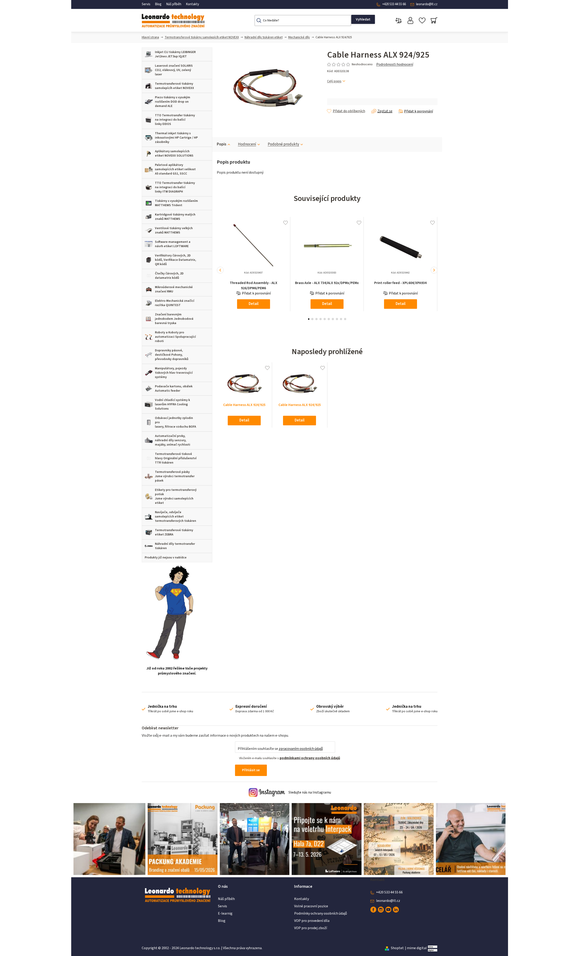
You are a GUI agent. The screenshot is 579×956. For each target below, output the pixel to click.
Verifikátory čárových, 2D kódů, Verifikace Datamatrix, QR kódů (175, 259)
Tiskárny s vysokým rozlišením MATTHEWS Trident (176, 203)
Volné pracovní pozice (311, 906)
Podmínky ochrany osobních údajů (320, 913)
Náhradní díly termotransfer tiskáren (175, 546)
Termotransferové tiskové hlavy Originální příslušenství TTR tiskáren (176, 458)
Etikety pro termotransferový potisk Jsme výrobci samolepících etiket (176, 496)
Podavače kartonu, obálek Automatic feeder (173, 388)
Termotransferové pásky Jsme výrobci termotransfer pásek (175, 476)
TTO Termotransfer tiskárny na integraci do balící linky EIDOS (175, 119)
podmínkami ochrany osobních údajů (310, 758)
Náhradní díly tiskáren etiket (264, 37)
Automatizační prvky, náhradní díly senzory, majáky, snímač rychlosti (172, 440)
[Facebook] (373, 910)
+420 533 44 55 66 (394, 4)
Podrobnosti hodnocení (394, 64)
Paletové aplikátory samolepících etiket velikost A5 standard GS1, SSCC (175, 169)
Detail (253, 304)
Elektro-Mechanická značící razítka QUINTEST (174, 303)
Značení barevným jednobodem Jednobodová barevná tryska (174, 318)
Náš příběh (173, 4)
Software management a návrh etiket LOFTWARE (172, 244)
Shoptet (397, 948)
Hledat (363, 19)
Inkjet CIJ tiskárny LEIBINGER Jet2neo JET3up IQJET (175, 54)
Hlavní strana (150, 37)
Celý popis (334, 81)
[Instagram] (381, 910)
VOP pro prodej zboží (310, 928)
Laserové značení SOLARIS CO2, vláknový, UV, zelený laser (174, 70)
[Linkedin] (396, 910)
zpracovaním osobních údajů (301, 748)
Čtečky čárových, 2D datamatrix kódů (169, 275)
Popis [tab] (221, 144)
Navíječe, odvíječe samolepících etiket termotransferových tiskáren (175, 516)
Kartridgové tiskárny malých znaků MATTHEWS (175, 216)
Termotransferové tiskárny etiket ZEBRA (174, 532)
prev (220, 270)
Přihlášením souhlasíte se (280, 748)
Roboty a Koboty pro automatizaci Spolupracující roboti (175, 336)
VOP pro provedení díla (311, 920)
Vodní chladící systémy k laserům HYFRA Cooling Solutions (172, 404)
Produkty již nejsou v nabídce (166, 557)
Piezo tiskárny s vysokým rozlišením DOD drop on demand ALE (172, 101)
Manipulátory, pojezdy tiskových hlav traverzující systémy (174, 372)
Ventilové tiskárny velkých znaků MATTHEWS (174, 230)
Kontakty (192, 4)
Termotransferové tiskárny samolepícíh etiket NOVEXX (202, 37)
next (434, 270)
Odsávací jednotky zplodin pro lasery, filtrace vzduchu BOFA (175, 422)
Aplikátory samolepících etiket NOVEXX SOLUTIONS (174, 153)
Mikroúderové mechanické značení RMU (174, 289)
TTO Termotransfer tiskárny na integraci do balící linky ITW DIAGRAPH (175, 187)
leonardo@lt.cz (426, 4)
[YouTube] (388, 910)
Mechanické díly (299, 37)
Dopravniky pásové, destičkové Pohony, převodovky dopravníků (171, 354)
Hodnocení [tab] (247, 144)
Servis (146, 4)
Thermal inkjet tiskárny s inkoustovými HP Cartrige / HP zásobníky (176, 137)
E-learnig (225, 913)
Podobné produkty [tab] (283, 144)
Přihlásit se (251, 770)
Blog (158, 4)
